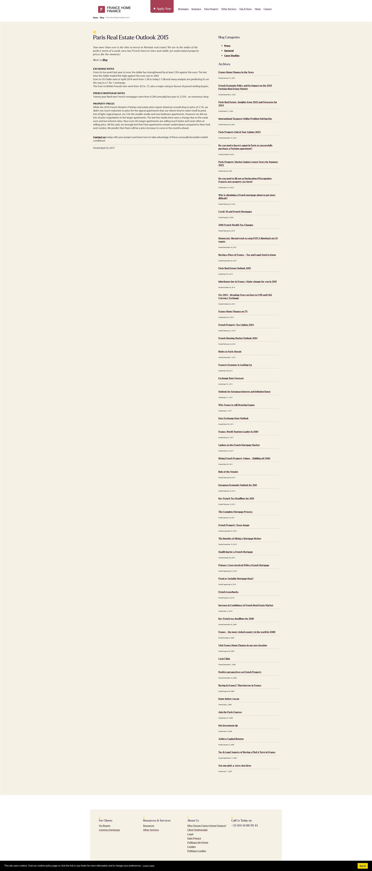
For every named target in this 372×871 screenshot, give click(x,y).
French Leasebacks (228, 592)
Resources (148, 825)
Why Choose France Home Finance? (206, 825)
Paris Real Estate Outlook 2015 (234, 268)
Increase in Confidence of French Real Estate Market (245, 605)
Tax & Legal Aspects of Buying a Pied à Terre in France (246, 752)
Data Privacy (194, 838)
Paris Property (211, 9)
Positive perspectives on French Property (240, 672)
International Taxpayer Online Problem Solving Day (245, 119)
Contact (268, 9)
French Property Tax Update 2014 (236, 325)
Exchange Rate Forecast (231, 378)
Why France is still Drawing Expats (236, 405)
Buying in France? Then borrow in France (239, 685)
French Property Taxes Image (233, 525)
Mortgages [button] (183, 9)
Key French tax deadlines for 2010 (236, 619)
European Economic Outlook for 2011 (237, 485)
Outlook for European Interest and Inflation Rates (244, 392)
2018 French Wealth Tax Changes (235, 225)
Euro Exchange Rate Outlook (233, 418)
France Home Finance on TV (233, 312)
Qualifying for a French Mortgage (235, 552)
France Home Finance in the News (236, 72)
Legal (190, 834)
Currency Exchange (109, 830)
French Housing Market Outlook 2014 (237, 338)
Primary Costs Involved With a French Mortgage (243, 565)
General (229, 50)
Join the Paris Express (230, 712)
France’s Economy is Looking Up (235, 365)
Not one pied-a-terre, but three (234, 766)
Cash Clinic (224, 659)
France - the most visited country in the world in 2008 (246, 632)
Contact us (99, 137)
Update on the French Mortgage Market (239, 445)
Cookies (191, 846)
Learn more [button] (148, 865)
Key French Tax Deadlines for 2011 (236, 498)
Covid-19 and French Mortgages (235, 212)
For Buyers (104, 825)
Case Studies (231, 55)
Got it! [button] (363, 866)
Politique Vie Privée (197, 842)
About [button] (258, 9)
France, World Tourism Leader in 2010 (238, 432)
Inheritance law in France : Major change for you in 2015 (247, 282)
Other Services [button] (228, 9)
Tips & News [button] (245, 9)
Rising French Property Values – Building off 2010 (244, 458)
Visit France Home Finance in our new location (242, 645)
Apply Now (164, 9)
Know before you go (228, 699)
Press (227, 45)
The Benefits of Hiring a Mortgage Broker (239, 539)
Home (95, 17)
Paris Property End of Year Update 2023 (239, 132)
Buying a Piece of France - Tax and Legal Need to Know (247, 255)
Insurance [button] (196, 9)
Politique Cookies (196, 851)
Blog (102, 17)
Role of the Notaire (228, 472)
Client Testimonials (197, 830)
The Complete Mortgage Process (235, 512)
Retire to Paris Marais (230, 352)
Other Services (151, 830)
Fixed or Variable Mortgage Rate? (236, 579)
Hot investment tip (228, 726)
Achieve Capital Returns (231, 739)
